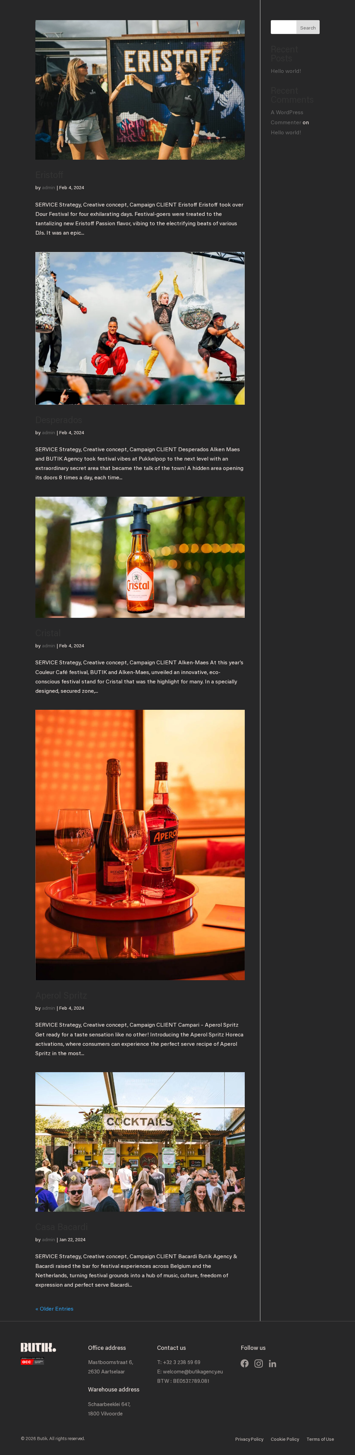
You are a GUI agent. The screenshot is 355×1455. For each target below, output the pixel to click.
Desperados (58, 420)
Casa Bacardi (61, 1227)
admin (48, 187)
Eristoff (49, 174)
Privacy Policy (249, 1439)
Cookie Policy (285, 1439)
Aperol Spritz (61, 995)
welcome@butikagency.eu (193, 1371)
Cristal (48, 633)
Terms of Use (320, 1439)
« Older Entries (54, 1308)
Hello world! (286, 70)
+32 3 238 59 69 (181, 1362)
